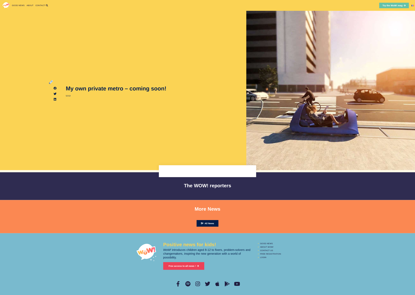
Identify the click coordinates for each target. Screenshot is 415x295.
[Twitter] (207, 283)
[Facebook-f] (178, 283)
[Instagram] (197, 283)
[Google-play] (227, 283)
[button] (394, 5)
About (30, 5)
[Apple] (217, 283)
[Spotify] (188, 283)
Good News (18, 5)
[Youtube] (237, 283)
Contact (40, 5)
